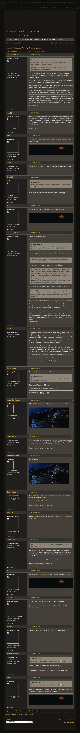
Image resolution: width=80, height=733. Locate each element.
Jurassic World (20, 48)
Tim (8, 136)
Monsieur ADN (12, 55)
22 (35, 51)
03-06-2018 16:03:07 (34, 177)
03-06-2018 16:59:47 (34, 328)
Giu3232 (10, 177)
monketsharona (13, 654)
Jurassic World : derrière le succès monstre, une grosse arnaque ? (48, 139)
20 (29, 51)
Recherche (44, 39)
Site (9, 39)
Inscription (52, 39)
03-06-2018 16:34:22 (34, 233)
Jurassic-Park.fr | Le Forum (22, 31)
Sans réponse (70, 43)
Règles (37, 39)
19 (25, 51)
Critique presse (35, 48)
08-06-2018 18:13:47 (34, 598)
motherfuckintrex (13, 400)
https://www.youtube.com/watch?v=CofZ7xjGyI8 (42, 361)
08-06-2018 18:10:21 (34, 571)
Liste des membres (26, 39)
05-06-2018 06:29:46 (34, 512)
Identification (60, 39)
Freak (9, 163)
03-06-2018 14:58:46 (34, 162)
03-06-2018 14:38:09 (34, 135)
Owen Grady (11, 436)
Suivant (44, 51)
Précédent (14, 51)
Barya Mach (11, 368)
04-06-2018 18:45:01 (34, 492)
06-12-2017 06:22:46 (34, 55)
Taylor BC (10, 512)
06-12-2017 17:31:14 (34, 113)
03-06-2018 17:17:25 (34, 368)
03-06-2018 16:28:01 (34, 206)
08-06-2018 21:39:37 (34, 626)
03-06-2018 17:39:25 (34, 436)
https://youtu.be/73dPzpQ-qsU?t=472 (39, 501)
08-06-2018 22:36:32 (34, 653)
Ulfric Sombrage (13, 598)
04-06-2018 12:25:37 (34, 455)
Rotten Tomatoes (44, 574)
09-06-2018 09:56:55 (34, 677)
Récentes (62, 43)
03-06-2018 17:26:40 (34, 400)
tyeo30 (9, 113)
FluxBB (71, 722)
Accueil (17, 39)
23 (39, 51)
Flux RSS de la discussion (66, 720)
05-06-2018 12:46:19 (34, 539)
